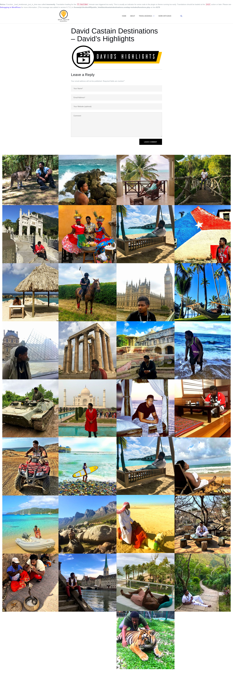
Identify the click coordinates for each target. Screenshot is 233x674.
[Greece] (87, 350)
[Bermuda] (204, 176)
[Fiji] (204, 292)
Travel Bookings (145, 16)
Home (124, 16)
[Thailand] (145, 640)
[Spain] (145, 582)
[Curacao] (29, 292)
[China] (29, 234)
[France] (29, 350)
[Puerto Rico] (204, 466)
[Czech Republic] (87, 292)
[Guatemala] (145, 350)
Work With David (164, 16)
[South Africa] (87, 524)
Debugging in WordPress (10, 7)
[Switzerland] (87, 582)
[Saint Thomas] (29, 524)
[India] (87, 408)
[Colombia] (87, 234)
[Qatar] (145, 524)
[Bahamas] (87, 176)
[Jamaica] (145, 408)
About (132, 16)
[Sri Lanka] (29, 582)
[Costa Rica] (145, 234)
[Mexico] (29, 466)
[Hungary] (29, 408)
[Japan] (204, 408)
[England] (145, 292)
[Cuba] (204, 234)
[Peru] (87, 466)
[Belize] (145, 176)
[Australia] (29, 176)
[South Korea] (204, 524)
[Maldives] (145, 466)
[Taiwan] (204, 582)
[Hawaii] (204, 350)
